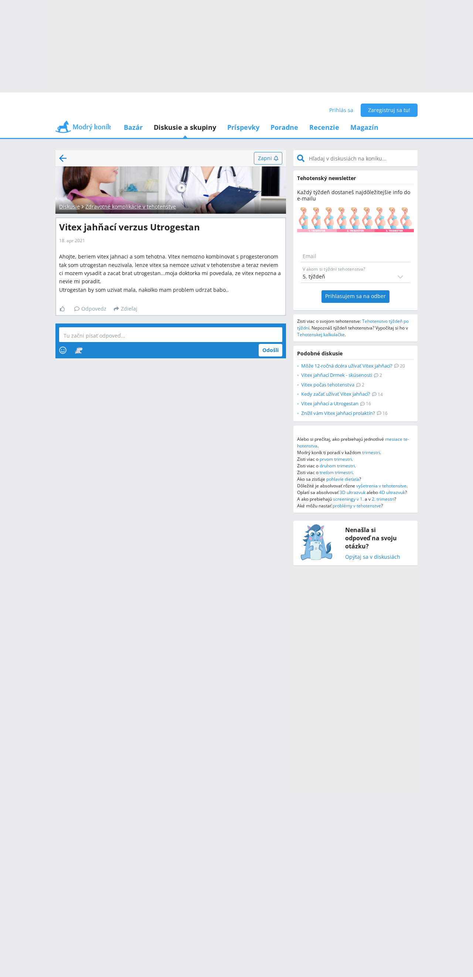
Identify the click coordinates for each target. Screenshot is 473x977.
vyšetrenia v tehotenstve (381, 486)
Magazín (364, 127)
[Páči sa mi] (65, 308)
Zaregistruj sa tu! (389, 110)
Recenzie (324, 127)
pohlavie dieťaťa (342, 479)
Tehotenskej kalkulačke (321, 334)
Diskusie (69, 206)
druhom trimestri (337, 466)
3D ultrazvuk (352, 492)
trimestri (371, 452)
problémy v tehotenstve (357, 506)
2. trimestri (383, 499)
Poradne (284, 127)
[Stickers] (78, 350)
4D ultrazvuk (392, 492)
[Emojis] (62, 350)
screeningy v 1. (348, 499)
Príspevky (243, 127)
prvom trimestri (336, 459)
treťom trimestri (336, 472)
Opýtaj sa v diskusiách (372, 557)
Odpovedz (93, 308)
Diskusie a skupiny (185, 127)
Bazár (133, 127)
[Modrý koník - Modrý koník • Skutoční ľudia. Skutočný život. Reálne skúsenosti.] (83, 129)
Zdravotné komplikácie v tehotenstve (130, 206)
